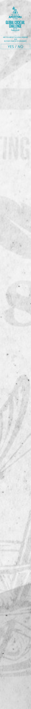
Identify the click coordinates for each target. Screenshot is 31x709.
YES (11, 46)
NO (20, 46)
